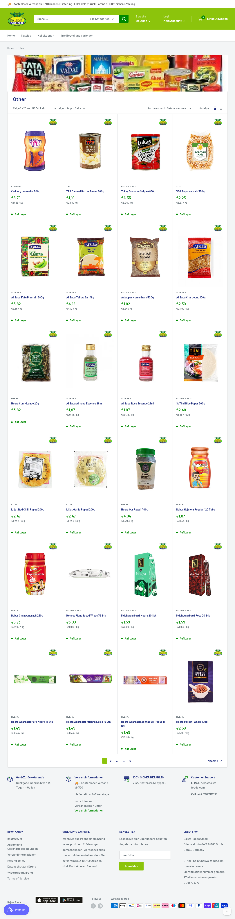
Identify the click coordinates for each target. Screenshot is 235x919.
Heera (15, 398)
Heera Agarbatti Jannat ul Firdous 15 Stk (143, 724)
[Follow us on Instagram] (100, 906)
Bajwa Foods (129, 186)
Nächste (213, 760)
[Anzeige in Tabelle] (214, 108)
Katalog (26, 35)
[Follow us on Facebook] (93, 906)
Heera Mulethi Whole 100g (191, 721)
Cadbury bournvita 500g (25, 191)
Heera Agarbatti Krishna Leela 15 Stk (88, 721)
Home (11, 35)
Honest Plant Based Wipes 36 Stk (86, 615)
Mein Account (172, 20)
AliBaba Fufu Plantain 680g (27, 297)
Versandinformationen (89, 810)
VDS (178, 186)
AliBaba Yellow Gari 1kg (80, 297)
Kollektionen (46, 35)
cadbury (16, 186)
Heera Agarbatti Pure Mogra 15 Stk (32, 721)
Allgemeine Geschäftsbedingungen (22, 846)
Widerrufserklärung (20, 872)
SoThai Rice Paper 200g (190, 403)
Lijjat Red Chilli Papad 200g (27, 509)
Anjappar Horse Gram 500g (137, 297)
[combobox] (59, 19)
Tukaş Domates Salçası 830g (138, 191)
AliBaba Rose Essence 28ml (137, 403)
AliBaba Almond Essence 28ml (84, 403)
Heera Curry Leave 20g (25, 403)
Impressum (14, 838)
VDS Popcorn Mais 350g (190, 191)
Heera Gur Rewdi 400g (134, 509)
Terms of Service (18, 878)
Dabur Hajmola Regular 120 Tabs (195, 509)
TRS (68, 186)
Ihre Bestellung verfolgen (77, 35)
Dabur (180, 504)
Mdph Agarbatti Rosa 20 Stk (193, 615)
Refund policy (16, 860)
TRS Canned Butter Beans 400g (85, 191)
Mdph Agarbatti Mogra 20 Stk (138, 615)
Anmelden (131, 866)
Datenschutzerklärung (21, 866)
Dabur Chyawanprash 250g (27, 615)
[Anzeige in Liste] (220, 108)
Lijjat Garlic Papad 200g (80, 509)
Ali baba (16, 292)
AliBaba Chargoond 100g (190, 297)
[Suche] (124, 19)
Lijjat (15, 504)
